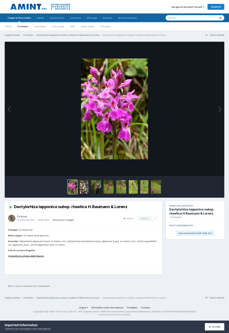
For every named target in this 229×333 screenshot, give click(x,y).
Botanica (107, 17)
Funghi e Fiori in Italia (19, 17)
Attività (40, 17)
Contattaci (132, 307)
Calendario (40, 26)
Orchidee (23, 26)
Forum (8, 26)
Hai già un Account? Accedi (187, 7)
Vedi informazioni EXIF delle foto (195, 233)
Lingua (83, 307)
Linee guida (58, 26)
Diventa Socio (57, 17)
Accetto (216, 326)
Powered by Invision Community (114, 314)
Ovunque (207, 17)
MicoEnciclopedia (127, 17)
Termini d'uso (12, 328)
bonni (24, 216)
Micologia (92, 17)
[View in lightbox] (114, 108)
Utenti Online (87, 26)
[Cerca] (220, 18)
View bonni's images (63, 220)
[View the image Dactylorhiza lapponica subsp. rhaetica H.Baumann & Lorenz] (72, 187)
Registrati (216, 6)
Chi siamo (105, 26)
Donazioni (75, 17)
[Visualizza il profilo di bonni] (11, 218)
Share (129, 218)
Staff (72, 26)
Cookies (145, 307)
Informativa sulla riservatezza (107, 307)
